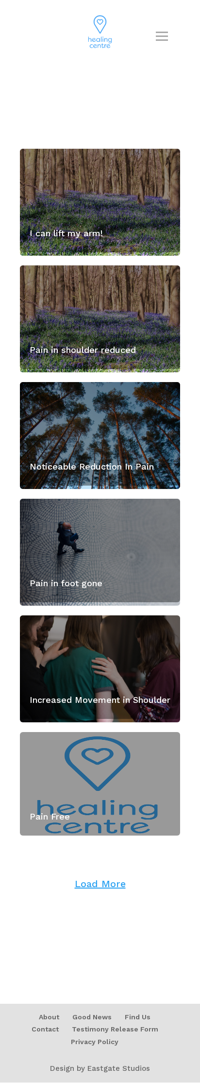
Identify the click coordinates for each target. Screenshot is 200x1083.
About (49, 1017)
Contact (45, 1029)
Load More (100, 884)
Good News (92, 1017)
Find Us (137, 1017)
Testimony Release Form (115, 1029)
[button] (20, 1072)
